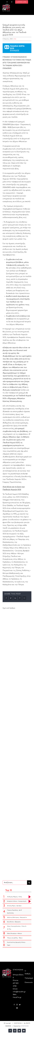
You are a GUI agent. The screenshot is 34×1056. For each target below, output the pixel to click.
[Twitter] (19, 1004)
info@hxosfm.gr (19, 992)
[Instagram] (17, 1004)
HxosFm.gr (17, 997)
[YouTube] (17, 1008)
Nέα (15, 39)
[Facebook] (14, 1004)
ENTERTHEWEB (24, 1026)
